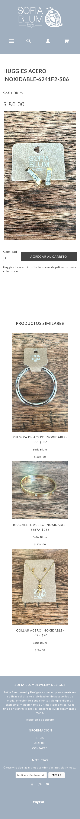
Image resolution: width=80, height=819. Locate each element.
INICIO (40, 737)
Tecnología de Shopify (40, 719)
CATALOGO (40, 743)
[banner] (40, 17)
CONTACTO (40, 748)
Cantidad (9, 251)
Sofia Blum (13, 93)
